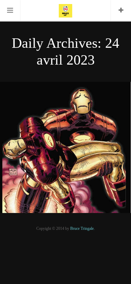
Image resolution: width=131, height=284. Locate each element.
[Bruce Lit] (65, 10)
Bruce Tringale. (82, 228)
